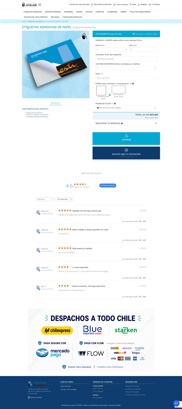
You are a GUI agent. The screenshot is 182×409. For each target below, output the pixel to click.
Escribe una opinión (108, 185)
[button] (103, 90)
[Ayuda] (101, 74)
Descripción (55, 103)
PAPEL (98, 74)
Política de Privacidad (132, 392)
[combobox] (126, 68)
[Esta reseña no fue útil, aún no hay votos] (144, 221)
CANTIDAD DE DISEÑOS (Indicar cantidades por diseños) (118, 64)
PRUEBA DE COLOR (103, 104)
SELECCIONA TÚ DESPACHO (108, 123)
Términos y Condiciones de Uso (135, 395)
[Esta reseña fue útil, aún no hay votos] (140, 221)
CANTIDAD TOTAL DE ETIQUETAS (108, 55)
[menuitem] (32, 11)
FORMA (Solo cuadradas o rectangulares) (112, 84)
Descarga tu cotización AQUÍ (146, 34)
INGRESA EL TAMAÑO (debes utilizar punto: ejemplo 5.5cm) (119, 40)
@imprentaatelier (36, 397)
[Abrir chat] (176, 403)
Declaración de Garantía (133, 389)
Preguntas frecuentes (132, 386)
